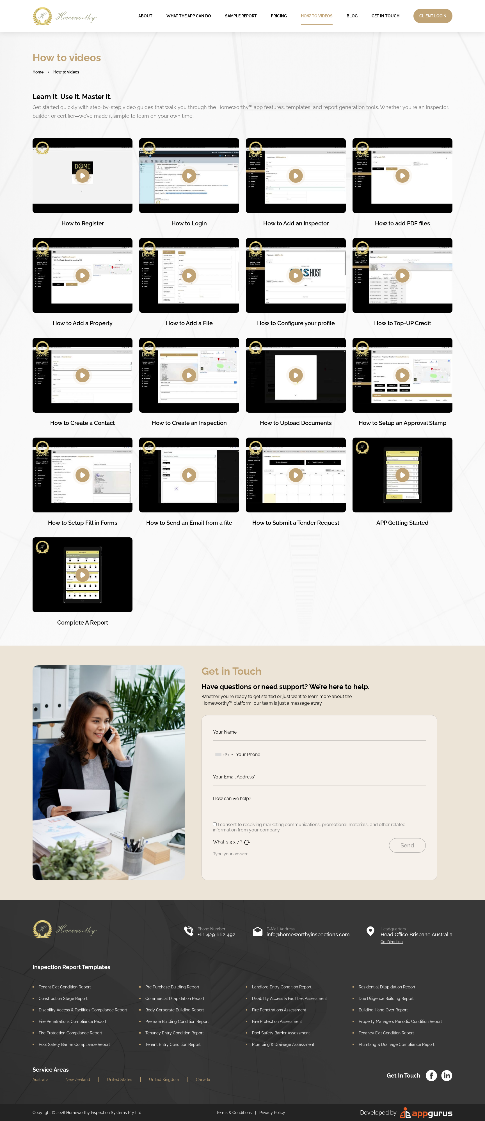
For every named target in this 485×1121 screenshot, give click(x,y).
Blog (352, 16)
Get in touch (385, 16)
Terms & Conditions (234, 1112)
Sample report (241, 16)
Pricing (279, 16)
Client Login (433, 16)
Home (38, 72)
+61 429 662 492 (216, 934)
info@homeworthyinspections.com (308, 934)
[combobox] (224, 754)
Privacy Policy (272, 1112)
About (145, 16)
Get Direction (392, 942)
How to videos (317, 16)
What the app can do (188, 16)
